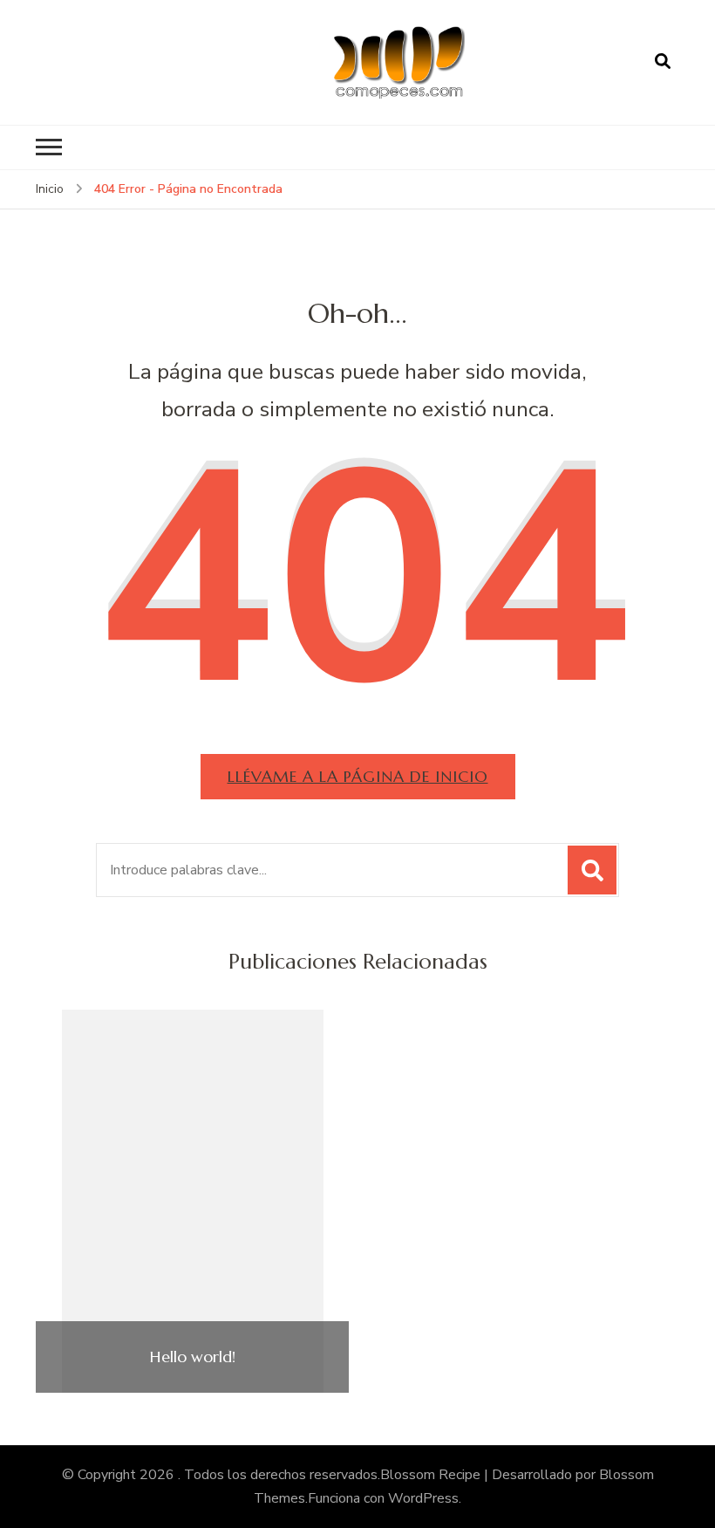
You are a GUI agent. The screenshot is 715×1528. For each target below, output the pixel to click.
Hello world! (192, 1357)
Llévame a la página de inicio (358, 776)
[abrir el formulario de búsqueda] (662, 62)
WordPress (423, 1498)
